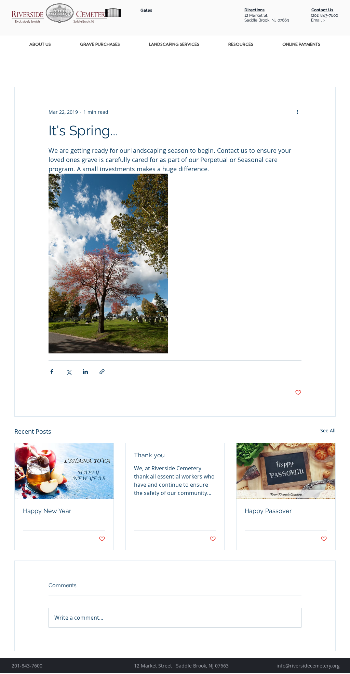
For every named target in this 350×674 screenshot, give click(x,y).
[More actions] (297, 112)
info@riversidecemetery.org (308, 665)
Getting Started (64, 66)
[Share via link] (102, 371)
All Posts (23, 66)
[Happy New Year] (64, 471)
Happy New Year (47, 510)
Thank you (149, 455)
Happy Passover (268, 510)
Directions (254, 10)
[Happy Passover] (286, 471)
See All (328, 430)
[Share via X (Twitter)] (68, 371)
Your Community (115, 66)
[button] (40, 44)
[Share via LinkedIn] (85, 371)
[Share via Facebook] (52, 371)
